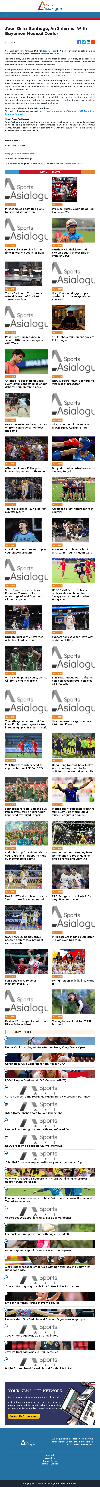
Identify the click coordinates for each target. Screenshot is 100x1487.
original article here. (73, 163)
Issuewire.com (50, 51)
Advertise (50, 1458)
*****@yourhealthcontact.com (19, 153)
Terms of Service (50, 1464)
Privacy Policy (50, 1461)
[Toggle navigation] (6, 15)
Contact (50, 1455)
